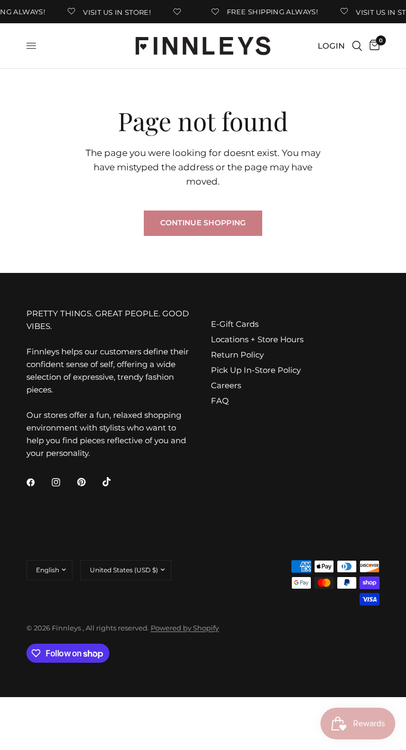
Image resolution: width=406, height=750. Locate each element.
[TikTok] (114, 481)
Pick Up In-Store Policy (256, 370)
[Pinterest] (88, 481)
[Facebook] (38, 482)
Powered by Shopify (185, 628)
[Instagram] (63, 482)
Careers (226, 385)
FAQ (220, 401)
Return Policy (237, 355)
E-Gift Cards (235, 324)
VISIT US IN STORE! (115, 12)
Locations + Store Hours (257, 339)
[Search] (357, 45)
